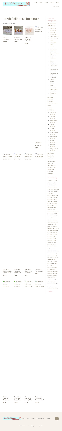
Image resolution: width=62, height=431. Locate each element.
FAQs (46, 2)
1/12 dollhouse (51, 181)
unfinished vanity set (52, 288)
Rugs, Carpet (51, 161)
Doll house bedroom (52, 230)
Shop (36, 2)
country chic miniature (52, 216)
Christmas (50, 97)
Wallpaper (50, 173)
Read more (29, 162)
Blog (57, 2)
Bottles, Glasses (54, 36)
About (41, 2)
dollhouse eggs (51, 236)
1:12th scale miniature (52, 191)
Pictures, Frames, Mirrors (52, 81)
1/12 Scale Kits (51, 24)
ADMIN (41, 426)
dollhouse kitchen (51, 238)
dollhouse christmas (52, 232)
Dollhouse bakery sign (52, 228)
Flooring (49, 108)
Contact (56, 7)
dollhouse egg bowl (52, 234)
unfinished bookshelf (52, 271)
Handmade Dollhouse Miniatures (50, 155)
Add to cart (7, 35)
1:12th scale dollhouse (52, 189)
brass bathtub (53, 214)
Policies (51, 2)
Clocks (51, 47)
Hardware (50, 159)
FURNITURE (50, 110)
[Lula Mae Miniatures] (16, 4)
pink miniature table (52, 263)
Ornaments (53, 77)
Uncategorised (51, 167)
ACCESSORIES (51, 26)
